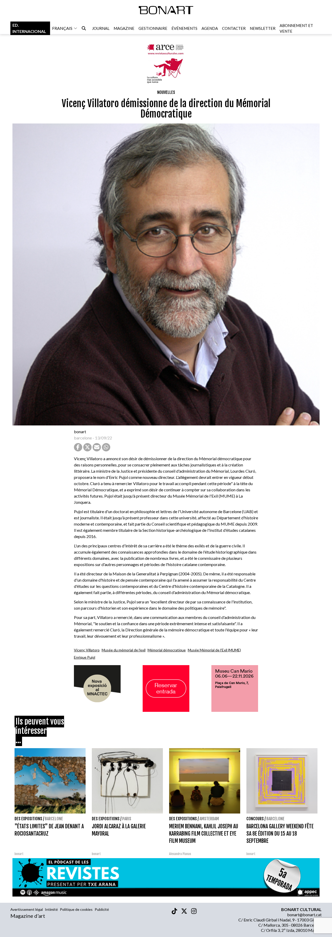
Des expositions (28, 818)
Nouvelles (166, 92)
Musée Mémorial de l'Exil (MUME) (214, 650)
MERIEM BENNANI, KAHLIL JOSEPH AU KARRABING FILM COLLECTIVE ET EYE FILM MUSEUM (203, 833)
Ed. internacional (29, 28)
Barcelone (54, 818)
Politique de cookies (76, 909)
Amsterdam (209, 818)
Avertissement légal (26, 909)
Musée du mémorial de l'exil (124, 650)
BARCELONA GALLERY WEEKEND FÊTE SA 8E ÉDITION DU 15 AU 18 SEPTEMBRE (280, 833)
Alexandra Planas (180, 854)
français (62, 28)
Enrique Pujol (84, 657)
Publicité (102, 909)
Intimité (51, 909)
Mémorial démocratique (167, 650)
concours (255, 818)
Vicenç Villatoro (87, 650)
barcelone (83, 437)
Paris (126, 818)
